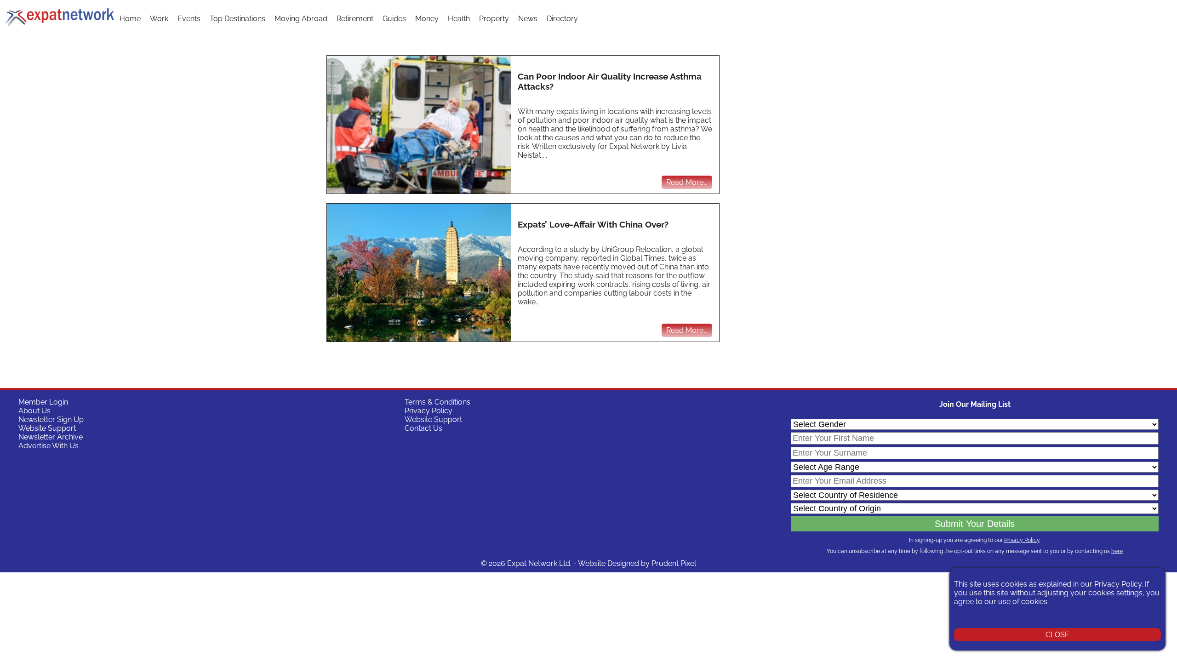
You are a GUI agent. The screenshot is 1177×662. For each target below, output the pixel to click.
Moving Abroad (300, 18)
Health (459, 18)
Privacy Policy (428, 410)
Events (188, 18)
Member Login (43, 402)
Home (130, 18)
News (527, 18)
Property (494, 18)
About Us (34, 410)
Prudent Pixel (673, 563)
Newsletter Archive (50, 437)
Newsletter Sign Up (51, 419)
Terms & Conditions (437, 402)
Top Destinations (237, 18)
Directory (562, 18)
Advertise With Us (48, 445)
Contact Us (423, 428)
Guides (394, 18)
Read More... (687, 182)
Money (427, 18)
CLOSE (1057, 634)
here (1117, 551)
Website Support (47, 428)
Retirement (355, 18)
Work (159, 18)
